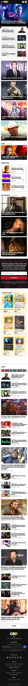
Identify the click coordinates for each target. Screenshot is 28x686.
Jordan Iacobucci (15, 387)
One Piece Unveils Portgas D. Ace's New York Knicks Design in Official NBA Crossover (19, 493)
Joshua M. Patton (15, 537)
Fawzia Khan (14, 427)
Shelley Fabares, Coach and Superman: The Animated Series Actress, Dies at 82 (9, 47)
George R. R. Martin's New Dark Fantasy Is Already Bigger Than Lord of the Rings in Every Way (13, 467)
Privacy (13, 679)
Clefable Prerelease (18, 351)
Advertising (19, 672)
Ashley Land (4, 520)
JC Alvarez (14, 587)
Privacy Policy (16, 282)
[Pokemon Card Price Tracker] (23, 2)
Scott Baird (3, 418)
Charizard (5, 330)
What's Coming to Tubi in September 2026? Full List (16, 178)
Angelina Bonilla (14, 529)
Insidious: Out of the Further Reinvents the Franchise (9, 157)
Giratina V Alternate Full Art (20, 330)
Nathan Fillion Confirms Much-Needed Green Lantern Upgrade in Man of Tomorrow (17, 169)
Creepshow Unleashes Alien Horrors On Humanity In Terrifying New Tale (19, 433)
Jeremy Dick (14, 180)
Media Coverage (17, 665)
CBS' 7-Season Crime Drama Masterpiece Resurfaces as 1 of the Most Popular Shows (18, 593)
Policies (18, 679)
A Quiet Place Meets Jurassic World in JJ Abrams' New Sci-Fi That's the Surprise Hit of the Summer (8, 40)
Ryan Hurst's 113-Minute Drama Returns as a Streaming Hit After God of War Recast (13, 568)
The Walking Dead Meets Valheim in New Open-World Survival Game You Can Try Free (18, 526)
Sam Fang (13, 189)
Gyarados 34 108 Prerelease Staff (10, 309)
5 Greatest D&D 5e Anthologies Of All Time (8, 54)
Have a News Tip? (14, 674)
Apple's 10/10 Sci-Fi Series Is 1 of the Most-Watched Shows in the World (18, 485)
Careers (13, 672)
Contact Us (8, 672)
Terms (9, 679)
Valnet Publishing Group (16, 638)
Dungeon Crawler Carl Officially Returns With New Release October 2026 (12, 618)
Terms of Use (9, 282)
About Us (21, 664)
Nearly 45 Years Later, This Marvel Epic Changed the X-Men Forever (19, 585)
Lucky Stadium (17, 309)
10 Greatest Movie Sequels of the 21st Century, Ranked (18, 577)
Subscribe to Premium (14, 667)
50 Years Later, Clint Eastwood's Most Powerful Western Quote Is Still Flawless (13, 518)
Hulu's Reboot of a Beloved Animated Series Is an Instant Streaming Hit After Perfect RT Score (19, 441)
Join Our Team (7, 664)
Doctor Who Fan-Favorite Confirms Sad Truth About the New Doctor (17, 186)
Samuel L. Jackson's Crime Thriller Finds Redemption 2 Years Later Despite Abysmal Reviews (8, 32)
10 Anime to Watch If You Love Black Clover (18, 476)
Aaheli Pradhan (14, 478)
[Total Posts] (23, 170)
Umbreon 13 (6, 351)
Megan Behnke (14, 596)
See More (8, 144)
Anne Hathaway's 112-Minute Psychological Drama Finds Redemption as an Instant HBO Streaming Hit (19, 424)
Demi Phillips (14, 545)
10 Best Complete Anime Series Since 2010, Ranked (18, 543)
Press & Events (9, 665)
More (24, 58)
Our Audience (15, 664)
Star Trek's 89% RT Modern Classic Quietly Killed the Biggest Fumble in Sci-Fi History (18, 535)
